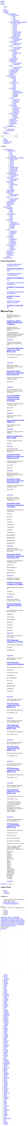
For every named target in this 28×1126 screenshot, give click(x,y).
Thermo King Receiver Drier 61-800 (10, 918)
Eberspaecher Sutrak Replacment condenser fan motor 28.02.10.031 (15, 556)
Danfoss (15, 106)
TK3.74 (15, 27)
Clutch (11, 98)
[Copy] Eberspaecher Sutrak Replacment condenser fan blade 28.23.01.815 (13, 398)
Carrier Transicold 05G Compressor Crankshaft (12, 919)
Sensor (14, 54)
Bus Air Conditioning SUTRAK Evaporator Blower (12, 925)
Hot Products (4, 917)
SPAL (14, 89)
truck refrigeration (11, 13)
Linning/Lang (16, 99)
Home (5, 9)
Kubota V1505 (16, 33)
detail (11, 339)
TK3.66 (15, 25)
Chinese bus (16, 112)
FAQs (5, 132)
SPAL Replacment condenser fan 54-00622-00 (15, 663)
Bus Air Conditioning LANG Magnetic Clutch (12, 923)
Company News (11, 129)
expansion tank (13, 71)
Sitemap (10, 917)
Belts (11, 65)
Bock (14, 78)
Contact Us (6, 133)
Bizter (14, 79)
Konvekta (15, 95)
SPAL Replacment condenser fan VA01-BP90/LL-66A (13, 770)
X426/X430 (16, 20)
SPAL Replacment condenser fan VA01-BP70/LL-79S (13, 705)
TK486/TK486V (17, 32)
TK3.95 (15, 30)
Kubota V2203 (16, 34)
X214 (14, 19)
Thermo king (16, 40)
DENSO (15, 96)
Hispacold (15, 94)
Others (14, 57)
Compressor (13, 77)
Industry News (10, 130)
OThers (12, 74)
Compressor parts (14, 15)
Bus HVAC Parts (11, 75)
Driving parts (13, 72)
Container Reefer (11, 126)
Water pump (13, 119)
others (14, 81)
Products (6, 12)
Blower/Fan (13, 88)
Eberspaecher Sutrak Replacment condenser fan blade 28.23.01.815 (15, 456)
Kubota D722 (16, 36)
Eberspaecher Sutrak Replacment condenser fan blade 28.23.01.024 (15, 372)
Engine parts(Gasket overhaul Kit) (18, 22)
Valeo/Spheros (16, 91)
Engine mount (13, 60)
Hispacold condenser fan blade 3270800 (14, 437)
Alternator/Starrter (14, 37)
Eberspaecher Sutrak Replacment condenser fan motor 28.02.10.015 (15, 480)
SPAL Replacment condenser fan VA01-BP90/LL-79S (13, 748)
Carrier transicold (17, 39)
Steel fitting (13, 122)
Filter (11, 46)
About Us (6, 10)
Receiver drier (13, 41)
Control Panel (13, 123)
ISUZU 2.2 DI (16, 23)
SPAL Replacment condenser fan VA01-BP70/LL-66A (13, 726)
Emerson (15, 116)
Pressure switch (17, 53)
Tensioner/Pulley (14, 58)
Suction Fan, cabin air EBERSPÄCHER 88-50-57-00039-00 (15, 322)
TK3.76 (15, 29)
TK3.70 (15, 26)
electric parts (13, 50)
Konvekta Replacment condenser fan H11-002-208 (14, 605)
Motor (14, 56)
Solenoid (15, 51)
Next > (5, 883)
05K (14, 16)
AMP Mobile (16, 917)
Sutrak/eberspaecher (18, 92)
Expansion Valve (14, 70)
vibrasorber (12, 61)
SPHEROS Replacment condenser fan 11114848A (15, 583)
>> (8, 883)
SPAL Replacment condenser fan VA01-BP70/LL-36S (13, 791)
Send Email (3, 928)
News (5, 127)
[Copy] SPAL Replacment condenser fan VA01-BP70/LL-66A (15, 349)
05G (14, 18)
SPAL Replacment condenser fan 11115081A (15, 641)
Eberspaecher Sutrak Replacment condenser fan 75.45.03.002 (15, 505)
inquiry (8, 339)
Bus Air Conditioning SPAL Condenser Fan (13, 920)
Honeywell (16, 117)
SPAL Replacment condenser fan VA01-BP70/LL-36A (13, 825)
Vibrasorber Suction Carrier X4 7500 (12, 922)
